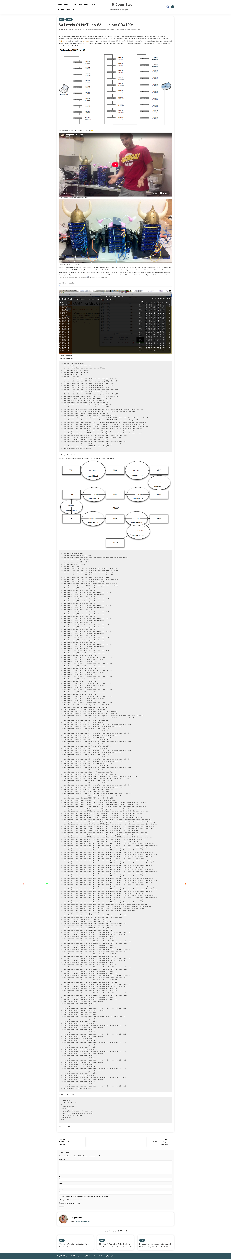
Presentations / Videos (86, 4)
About (66, 4)
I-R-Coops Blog (121, 4)
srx (121, 29)
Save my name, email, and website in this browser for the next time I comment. (85, 1196)
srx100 (124, 29)
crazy (91, 29)
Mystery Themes (112, 1256)
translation (134, 29)
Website (61, 1190)
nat (105, 29)
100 (81, 29)
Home (60, 4)
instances (97, 29)
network (109, 29)
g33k (61, 19)
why (139, 29)
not (113, 29)
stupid (128, 29)
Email (61, 1183)
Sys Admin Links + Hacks (67, 9)
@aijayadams (63, 41)
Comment (62, 1159)
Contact (73, 4)
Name (61, 1177)
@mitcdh (86, 41)
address (87, 29)
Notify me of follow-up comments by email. (73, 1200)
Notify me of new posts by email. (70, 1203)
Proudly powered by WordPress (83, 1256)
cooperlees (73, 29)
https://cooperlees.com (83, 1221)
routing (117, 29)
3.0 (83, 29)
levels (102, 29)
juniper (69, 19)
